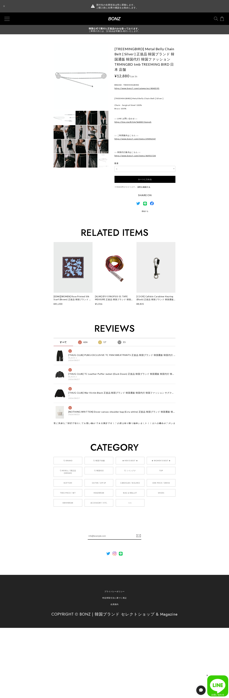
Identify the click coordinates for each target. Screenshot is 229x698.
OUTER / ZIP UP (99, 483)
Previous (58, 76)
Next (103, 76)
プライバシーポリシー (114, 591)
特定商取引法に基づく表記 (114, 598)
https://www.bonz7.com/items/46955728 (135, 155)
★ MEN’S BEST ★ (130, 461)
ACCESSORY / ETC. (99, 503)
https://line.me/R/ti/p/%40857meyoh (132, 122)
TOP (161, 470)
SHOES (161, 493)
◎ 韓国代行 (99, 470)
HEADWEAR (99, 493)
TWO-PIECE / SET (68, 493)
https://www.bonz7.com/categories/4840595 (136, 88)
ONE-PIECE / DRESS (161, 483)
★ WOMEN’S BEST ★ (161, 461)
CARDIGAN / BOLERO (130, 483)
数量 (116, 163)
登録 (138, 535)
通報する (145, 211)
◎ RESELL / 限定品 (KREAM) (68, 471)
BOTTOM (68, 483)
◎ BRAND (67, 461)
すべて (63, 342)
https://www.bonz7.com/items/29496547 (135, 139)
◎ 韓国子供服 (99, 461)
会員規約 (114, 604)
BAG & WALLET (130, 493)
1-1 (130, 503)
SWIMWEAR (67, 503)
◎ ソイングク (130, 470)
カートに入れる (145, 179)
